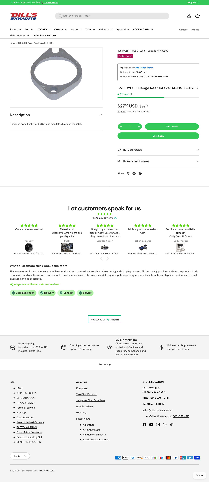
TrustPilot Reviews (86, 394)
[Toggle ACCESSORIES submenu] (152, 29)
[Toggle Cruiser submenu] (66, 29)
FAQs (19, 388)
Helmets (104, 29)
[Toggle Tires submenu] (94, 29)
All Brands (88, 424)
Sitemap (21, 412)
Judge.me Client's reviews (90, 400)
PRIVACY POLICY (26, 402)
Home (12, 43)
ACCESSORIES (141, 29)
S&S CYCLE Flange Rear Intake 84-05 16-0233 (36, 43)
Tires (88, 29)
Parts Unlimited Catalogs (30, 422)
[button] (197, 15)
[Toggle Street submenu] (20, 29)
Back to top (105, 364)
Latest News (83, 418)
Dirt (27, 29)
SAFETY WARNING (27, 427)
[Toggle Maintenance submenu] (28, 35)
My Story (81, 412)
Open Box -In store (44, 35)
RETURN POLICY (25, 397)
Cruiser (58, 29)
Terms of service (26, 407)
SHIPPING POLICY (26, 393)
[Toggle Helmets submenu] (111, 29)
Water (74, 29)
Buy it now (158, 135)
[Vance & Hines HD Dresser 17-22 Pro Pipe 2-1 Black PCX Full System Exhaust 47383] (105, 247)
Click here (121, 343)
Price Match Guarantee (29, 432)
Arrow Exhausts (91, 429)
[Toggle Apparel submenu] (128, 29)
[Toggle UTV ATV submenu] (49, 29)
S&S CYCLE (123, 50)
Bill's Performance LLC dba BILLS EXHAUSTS (35, 471)
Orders (183, 29)
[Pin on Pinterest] (140, 173)
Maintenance (18, 35)
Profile (195, 29)
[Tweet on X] (128, 173)
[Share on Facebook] (134, 173)
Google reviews (84, 406)
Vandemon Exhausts (94, 434)
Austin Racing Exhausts (96, 439)
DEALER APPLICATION (29, 442)
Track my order (25, 417)
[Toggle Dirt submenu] (32, 29)
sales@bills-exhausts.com (157, 410)
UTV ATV (42, 29)
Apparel (121, 29)
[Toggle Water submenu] (80, 29)
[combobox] (112, 15)
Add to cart (172, 126)
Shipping (122, 111)
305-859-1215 (181, 416)
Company (81, 388)
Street (14, 29)
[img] (104, 214)
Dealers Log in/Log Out (29, 437)
